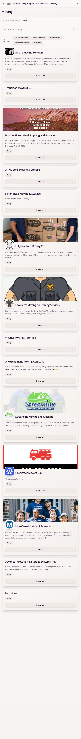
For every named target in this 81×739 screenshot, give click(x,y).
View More (41, 76)
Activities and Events (21, 38)
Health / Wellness (39, 38)
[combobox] (37, 29)
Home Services (15, 21)
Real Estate (37, 43)
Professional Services (22, 43)
